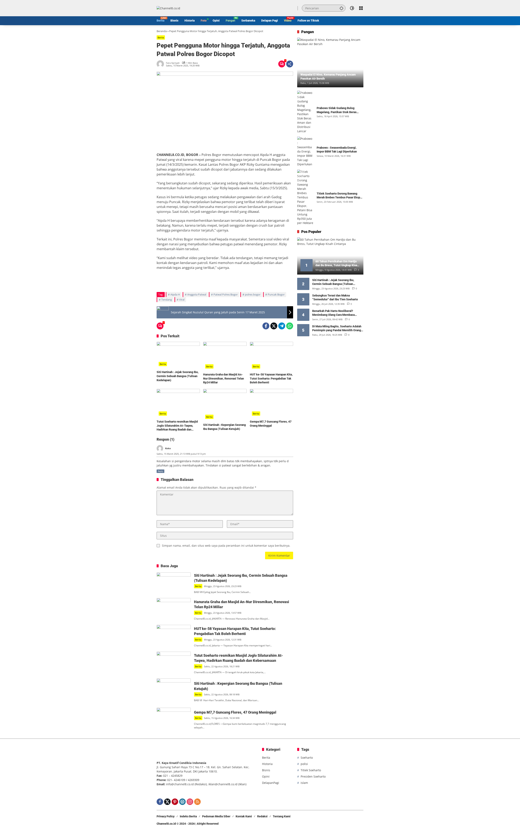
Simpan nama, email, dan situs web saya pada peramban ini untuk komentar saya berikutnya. (226, 545)
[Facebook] (265, 325)
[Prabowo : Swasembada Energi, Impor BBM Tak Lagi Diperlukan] (305, 151)
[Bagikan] (289, 64)
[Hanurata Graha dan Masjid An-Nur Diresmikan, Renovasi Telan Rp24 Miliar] (224, 356)
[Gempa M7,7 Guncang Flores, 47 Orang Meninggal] (271, 403)
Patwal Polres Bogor (225, 294)
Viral (181, 299)
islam (304, 783)
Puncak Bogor (276, 294)
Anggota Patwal (196, 294)
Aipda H (175, 294)
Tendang (166, 299)
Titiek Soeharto (311, 770)
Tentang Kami (281, 816)
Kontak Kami (244, 816)
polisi (304, 764)
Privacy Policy (165, 816)
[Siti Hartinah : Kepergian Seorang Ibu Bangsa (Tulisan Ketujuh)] (224, 405)
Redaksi (262, 816)
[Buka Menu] (361, 8)
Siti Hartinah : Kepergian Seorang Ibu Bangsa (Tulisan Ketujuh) (224, 427)
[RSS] (197, 801)
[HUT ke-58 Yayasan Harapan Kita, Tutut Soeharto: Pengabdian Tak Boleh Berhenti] (271, 356)
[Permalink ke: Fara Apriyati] (161, 64)
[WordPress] (182, 801)
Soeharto (307, 757)
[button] (341, 8)
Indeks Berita (188, 816)
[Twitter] (273, 325)
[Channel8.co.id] (168, 8)
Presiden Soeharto (313, 776)
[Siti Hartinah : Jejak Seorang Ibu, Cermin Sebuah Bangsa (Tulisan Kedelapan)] (178, 355)
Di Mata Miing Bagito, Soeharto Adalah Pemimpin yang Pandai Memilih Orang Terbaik (336, 328)
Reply (160, 471)
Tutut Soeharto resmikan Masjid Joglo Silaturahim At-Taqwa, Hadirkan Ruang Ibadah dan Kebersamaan (177, 426)
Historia (267, 764)
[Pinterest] (175, 801)
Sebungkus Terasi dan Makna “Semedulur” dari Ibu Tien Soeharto (335, 297)
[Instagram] (190, 801)
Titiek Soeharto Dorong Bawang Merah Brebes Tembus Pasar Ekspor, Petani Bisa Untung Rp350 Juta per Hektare (340, 196)
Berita (161, 37)
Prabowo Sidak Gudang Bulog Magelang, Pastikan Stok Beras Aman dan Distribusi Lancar (336, 110)
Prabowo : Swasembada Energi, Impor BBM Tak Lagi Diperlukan (337, 149)
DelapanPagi (270, 783)
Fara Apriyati (173, 63)
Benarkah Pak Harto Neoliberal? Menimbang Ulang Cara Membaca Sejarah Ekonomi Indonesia (333, 313)
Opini (266, 776)
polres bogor (252, 294)
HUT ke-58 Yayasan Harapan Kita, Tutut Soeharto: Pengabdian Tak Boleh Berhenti (271, 378)
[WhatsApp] (289, 325)
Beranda (162, 31)
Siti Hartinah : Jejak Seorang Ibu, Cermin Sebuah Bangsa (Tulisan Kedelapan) (178, 376)
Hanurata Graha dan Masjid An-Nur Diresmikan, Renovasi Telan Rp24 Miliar (223, 378)
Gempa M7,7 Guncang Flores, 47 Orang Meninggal (270, 423)
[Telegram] (281, 325)
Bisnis (266, 770)
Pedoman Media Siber (216, 816)
